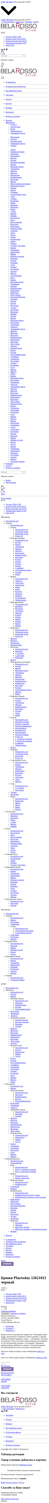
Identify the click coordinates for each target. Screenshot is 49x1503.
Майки (13, 254)
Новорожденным (17, 152)
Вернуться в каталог (9, 1483)
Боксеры (13, 436)
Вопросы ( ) (10, 1330)
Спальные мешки (17, 461)
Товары (13, 146)
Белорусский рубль (16, 39)
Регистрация (11, 482)
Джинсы (13, 327)
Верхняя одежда (17, 167)
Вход (3, 494)
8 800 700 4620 (7, 2)
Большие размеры (17, 162)
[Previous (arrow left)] (2, 1364)
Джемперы (14, 169)
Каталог (9, 120)
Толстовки (14, 361)
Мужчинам (15, 137)
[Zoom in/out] (9, 1362)
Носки (13, 350)
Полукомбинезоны (18, 355)
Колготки (14, 224)
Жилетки (14, 333)
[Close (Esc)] (2, 1362)
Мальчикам (15, 156)
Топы (12, 197)
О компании (11, 82)
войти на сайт (41, 1358)
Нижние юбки (16, 229)
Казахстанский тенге (16, 41)
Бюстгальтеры (16, 222)
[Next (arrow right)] (4, 1364)
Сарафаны (14, 357)
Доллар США (13, 37)
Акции (8, 466)
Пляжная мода (16, 131)
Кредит (9, 104)
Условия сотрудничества (16, 86)
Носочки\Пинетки (17, 297)
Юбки (12, 203)
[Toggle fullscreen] (7, 1362)
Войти (8, 480)
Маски (13, 182)
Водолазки (14, 323)
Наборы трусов (16, 440)
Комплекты (15, 226)
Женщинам (10, 123)
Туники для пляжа (17, 246)
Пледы (13, 303)
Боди (12, 220)
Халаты (13, 271)
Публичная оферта (13, 1432)
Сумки (13, 212)
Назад (3, 1261)
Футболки (14, 201)
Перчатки (14, 207)
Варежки (14, 205)
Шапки (13, 214)
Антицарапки (16, 276)
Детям (12, 150)
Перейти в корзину (18, 1313)
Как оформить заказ (14, 91)
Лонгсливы (15, 344)
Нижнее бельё (16, 141)
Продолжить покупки (10, 1499)
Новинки (9, 464)
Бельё (12, 129)
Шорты (13, 273)
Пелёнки (14, 299)
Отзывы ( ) (10, 1328)
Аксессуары (15, 127)
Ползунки (14, 306)
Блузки (13, 160)
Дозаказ (21, 1483)
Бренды (13, 158)
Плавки (13, 244)
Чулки (12, 237)
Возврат (9, 108)
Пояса (12, 209)
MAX (36, 22)
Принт (13, 190)
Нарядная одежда (17, 186)
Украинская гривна (16, 43)
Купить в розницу (13, 116)
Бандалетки (15, 218)
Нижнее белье (16, 348)
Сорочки (14, 231)
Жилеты (13, 173)
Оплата (9, 99)
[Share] (4, 1362)
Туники (13, 199)
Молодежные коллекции (20, 184)
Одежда (13, 125)
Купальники (15, 239)
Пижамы (14, 259)
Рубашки (14, 192)
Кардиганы (15, 175)
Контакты (10, 112)
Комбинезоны (16, 177)
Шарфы (13, 216)
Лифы (12, 241)
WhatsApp (20, 22)
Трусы (13, 235)
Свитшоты (14, 359)
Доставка (9, 95)
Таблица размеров (8, 1311)
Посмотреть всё (12, 521)
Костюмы (14, 179)
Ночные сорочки (17, 256)
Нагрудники (15, 295)
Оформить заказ (25, 1465)
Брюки (13, 165)
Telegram (28, 22)
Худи (12, 367)
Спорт (13, 427)
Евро (10, 45)
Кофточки (14, 293)
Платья (13, 188)
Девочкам (14, 154)
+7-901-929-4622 (7, 22)
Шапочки (14, 312)
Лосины (13, 346)
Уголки (13, 308)
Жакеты (13, 171)
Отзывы (9, 1437)
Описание (10, 1326)
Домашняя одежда (17, 133)
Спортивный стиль (18, 194)
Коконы (13, 286)
